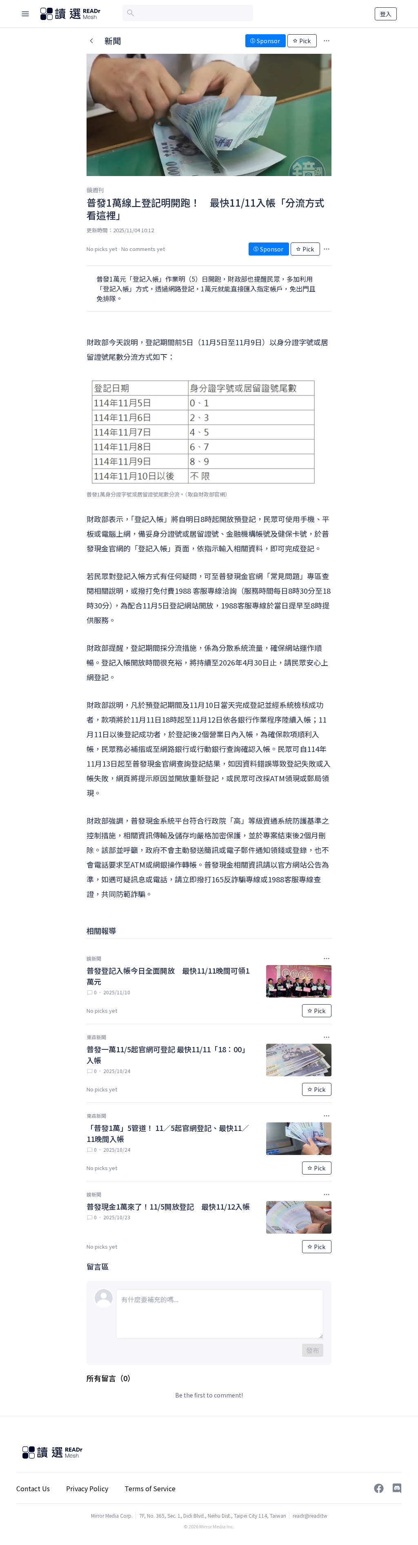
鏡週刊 (95, 190)
